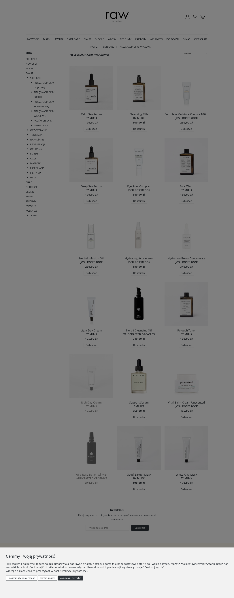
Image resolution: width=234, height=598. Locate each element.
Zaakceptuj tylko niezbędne (21, 578)
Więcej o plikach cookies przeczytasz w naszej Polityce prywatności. (47, 571)
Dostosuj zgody (47, 578)
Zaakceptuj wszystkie (70, 578)
